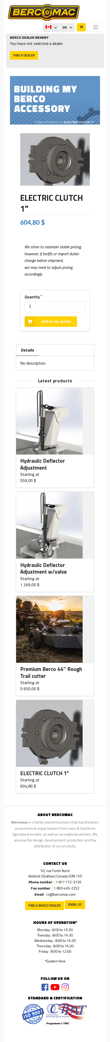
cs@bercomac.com (60, 894)
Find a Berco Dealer (44, 905)
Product (54, 122)
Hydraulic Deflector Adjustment (42, 464)
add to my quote (56, 321)
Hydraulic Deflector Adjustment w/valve (43, 568)
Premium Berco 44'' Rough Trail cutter (51, 672)
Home (39, 122)
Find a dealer (24, 55)
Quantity (32, 297)
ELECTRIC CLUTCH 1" (44, 773)
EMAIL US (75, 904)
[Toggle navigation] (95, 27)
